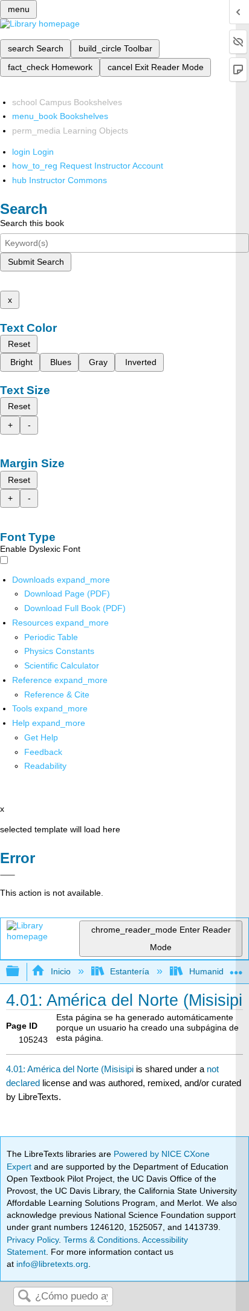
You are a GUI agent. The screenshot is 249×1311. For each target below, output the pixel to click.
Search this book (32, 223)
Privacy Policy (33, 1240)
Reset (19, 344)
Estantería (130, 971)
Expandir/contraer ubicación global (236, 968)
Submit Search (36, 262)
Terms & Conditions (100, 1240)
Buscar (24, 1296)
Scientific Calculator (61, 665)
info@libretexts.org (51, 1264)
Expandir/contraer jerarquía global (20, 971)
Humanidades (215, 971)
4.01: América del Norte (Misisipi (70, 1069)
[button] (43, 752)
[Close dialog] (7, 875)
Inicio (60, 971)
